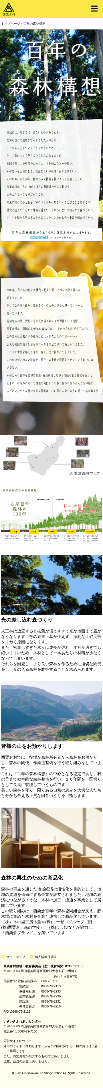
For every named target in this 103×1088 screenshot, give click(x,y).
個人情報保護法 (46, 957)
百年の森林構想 (34, 23)
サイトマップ (15, 957)
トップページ (10, 23)
